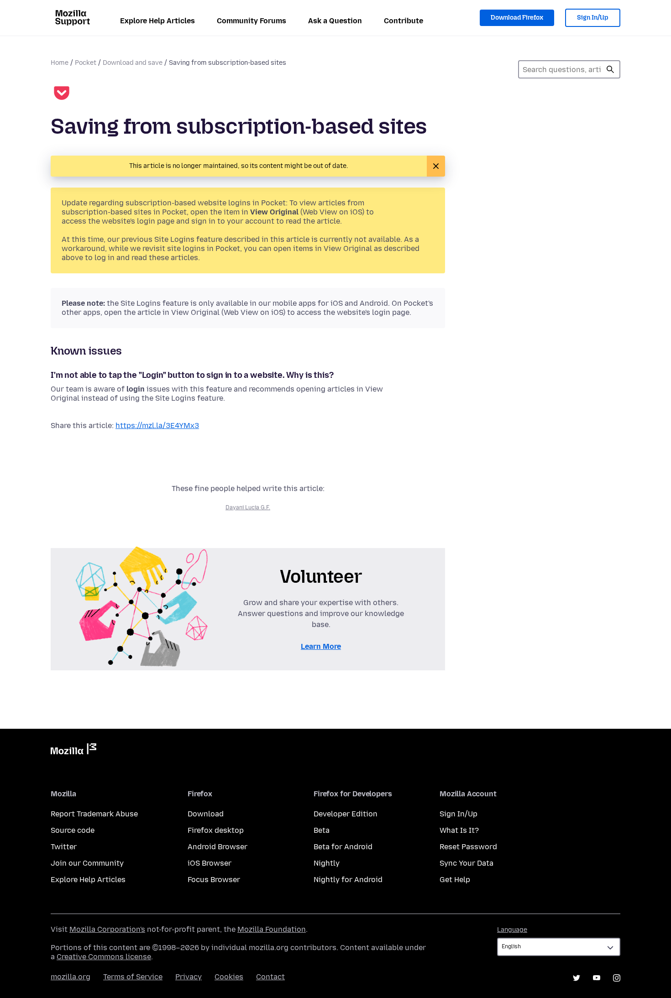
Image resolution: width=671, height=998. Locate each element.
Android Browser (217, 846)
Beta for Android (343, 846)
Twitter (64, 846)
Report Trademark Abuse (94, 814)
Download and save (133, 63)
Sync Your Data (466, 863)
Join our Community (87, 863)
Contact (270, 976)
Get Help (455, 879)
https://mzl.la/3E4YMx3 (157, 425)
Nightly (327, 863)
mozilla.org (70, 976)
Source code (72, 830)
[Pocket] (62, 94)
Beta (322, 830)
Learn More (321, 646)
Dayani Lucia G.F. (247, 507)
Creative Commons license (104, 956)
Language (512, 930)
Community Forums (251, 20)
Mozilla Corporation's (107, 929)
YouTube (596, 978)
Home (59, 63)
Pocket (85, 63)
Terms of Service (133, 976)
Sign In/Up (592, 17)
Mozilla (73, 750)
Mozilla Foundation (271, 929)
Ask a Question (335, 20)
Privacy (188, 976)
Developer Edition (345, 814)
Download (206, 814)
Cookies (229, 976)
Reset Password (468, 846)
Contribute (403, 20)
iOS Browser (209, 863)
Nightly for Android (348, 879)
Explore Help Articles (157, 20)
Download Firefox (517, 17)
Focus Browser (214, 879)
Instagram (616, 978)
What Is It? (459, 830)
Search (610, 69)
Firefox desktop (216, 830)
